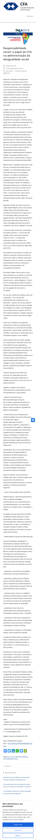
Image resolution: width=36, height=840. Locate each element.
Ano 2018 (9, 71)
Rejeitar (18, 836)
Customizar (18, 830)
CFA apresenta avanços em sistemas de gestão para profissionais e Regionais (17, 792)
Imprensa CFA (11, 66)
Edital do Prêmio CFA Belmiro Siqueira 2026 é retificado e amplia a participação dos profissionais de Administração (16, 778)
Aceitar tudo (18, 825)
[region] (18, 820)
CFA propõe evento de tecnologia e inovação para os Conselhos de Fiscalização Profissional (16, 785)
